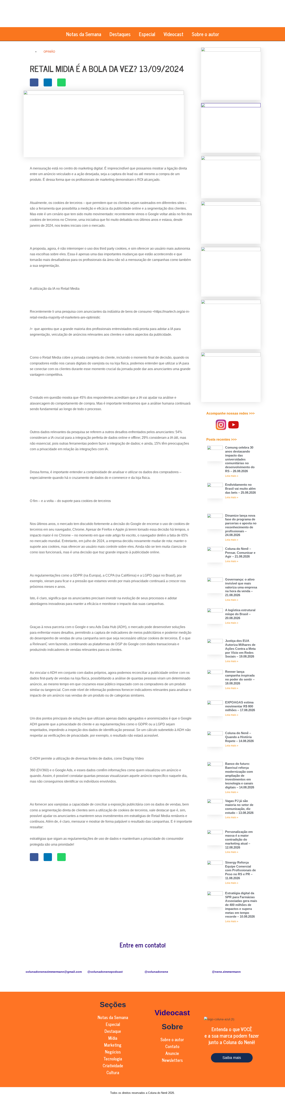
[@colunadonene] (150, 963)
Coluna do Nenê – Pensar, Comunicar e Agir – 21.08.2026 (240, 552)
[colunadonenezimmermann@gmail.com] (31, 963)
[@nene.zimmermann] (226, 963)
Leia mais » (231, 475)
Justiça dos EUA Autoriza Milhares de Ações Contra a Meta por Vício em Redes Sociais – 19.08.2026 (240, 648)
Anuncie (172, 1053)
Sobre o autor (205, 34)
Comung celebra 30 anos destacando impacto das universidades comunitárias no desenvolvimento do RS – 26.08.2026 (240, 459)
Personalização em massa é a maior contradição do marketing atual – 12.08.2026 (239, 839)
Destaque (113, 1031)
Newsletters (172, 1060)
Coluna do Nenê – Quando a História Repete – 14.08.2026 (239, 737)
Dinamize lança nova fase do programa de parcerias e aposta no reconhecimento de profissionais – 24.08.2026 (240, 525)
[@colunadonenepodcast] (92, 963)
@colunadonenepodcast (105, 971)
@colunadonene (156, 971)
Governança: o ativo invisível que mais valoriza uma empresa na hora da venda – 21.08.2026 (241, 587)
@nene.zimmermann (226, 971)
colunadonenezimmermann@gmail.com (54, 971)
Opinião (49, 51)
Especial (147, 34)
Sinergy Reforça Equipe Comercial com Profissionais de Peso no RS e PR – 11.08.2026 (240, 870)
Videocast (173, 34)
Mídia (112, 1038)
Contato (172, 1046)
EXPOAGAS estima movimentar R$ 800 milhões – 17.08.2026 (240, 706)
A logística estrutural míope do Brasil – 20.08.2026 (240, 614)
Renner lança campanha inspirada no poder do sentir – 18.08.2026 (240, 677)
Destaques (120, 34)
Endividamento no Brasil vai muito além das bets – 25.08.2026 (240, 488)
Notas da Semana (83, 34)
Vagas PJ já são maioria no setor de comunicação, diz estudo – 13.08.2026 (239, 806)
